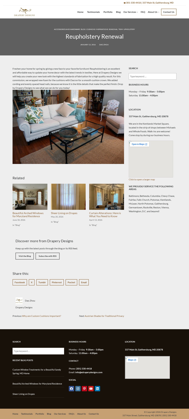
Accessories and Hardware (67, 29)
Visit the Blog (25, 256)
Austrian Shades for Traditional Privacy (104, 315)
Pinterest (57, 282)
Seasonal (113, 29)
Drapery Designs (24, 307)
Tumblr (42, 282)
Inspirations (102, 29)
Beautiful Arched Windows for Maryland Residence (28, 214)
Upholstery (129, 29)
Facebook (20, 282)
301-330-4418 (133, 2)
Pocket (71, 282)
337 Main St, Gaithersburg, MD (157, 2)
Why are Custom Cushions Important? (41, 315)
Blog (83, 29)
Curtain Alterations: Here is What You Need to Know (105, 214)
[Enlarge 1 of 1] (120, 93)
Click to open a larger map (142, 179)
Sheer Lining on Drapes (64, 213)
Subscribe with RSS (48, 256)
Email (84, 282)
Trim (120, 29)
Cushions (90, 29)
